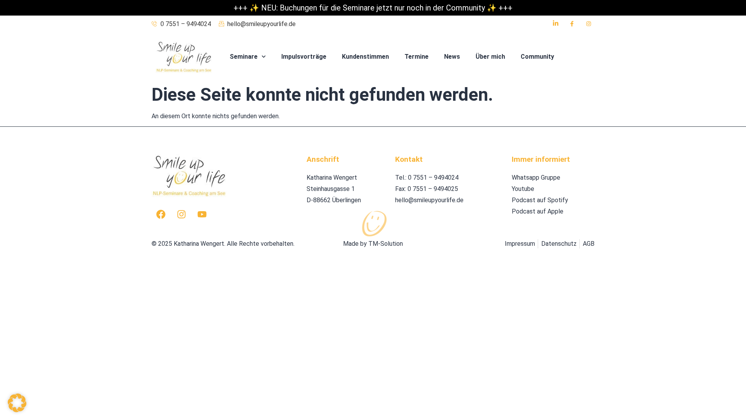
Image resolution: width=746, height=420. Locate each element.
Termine (416, 56)
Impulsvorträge (303, 56)
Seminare (244, 56)
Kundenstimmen (365, 56)
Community (537, 56)
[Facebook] (161, 214)
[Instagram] (181, 214)
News (452, 56)
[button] (17, 403)
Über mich (490, 56)
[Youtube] (202, 214)
